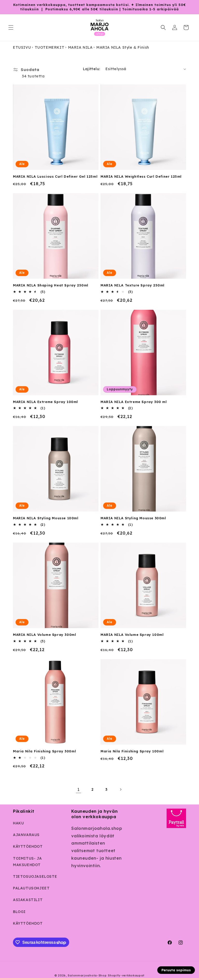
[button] (11, 27)
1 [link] (78, 789)
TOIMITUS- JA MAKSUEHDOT (27, 861)
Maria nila (80, 47)
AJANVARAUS (26, 834)
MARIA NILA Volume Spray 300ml (44, 634)
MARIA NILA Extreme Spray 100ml (45, 402)
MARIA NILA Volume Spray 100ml (132, 634)
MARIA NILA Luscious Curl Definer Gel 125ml (55, 176)
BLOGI (19, 911)
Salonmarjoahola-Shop (87, 975)
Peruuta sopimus (176, 970)
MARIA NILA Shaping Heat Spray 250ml (50, 285)
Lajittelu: (91, 69)
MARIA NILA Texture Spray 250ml (133, 285)
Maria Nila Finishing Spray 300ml (44, 751)
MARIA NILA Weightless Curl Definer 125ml (141, 176)
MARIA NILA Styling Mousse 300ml (133, 518)
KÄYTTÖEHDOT (28, 846)
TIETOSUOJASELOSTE (35, 876)
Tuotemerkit (50, 47)
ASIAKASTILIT (27, 899)
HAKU (18, 823)
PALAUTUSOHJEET (31, 888)
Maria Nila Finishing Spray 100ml (132, 751)
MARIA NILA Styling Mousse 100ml (46, 518)
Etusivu (22, 47)
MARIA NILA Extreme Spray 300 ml (134, 402)
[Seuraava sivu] (120, 789)
